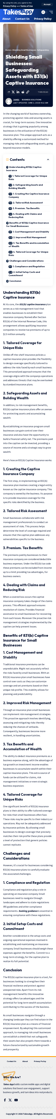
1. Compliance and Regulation (29, 266)
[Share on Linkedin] (18, 92)
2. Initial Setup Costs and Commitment (24, 274)
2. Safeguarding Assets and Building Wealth (26, 186)
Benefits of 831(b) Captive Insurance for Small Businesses (27, 224)
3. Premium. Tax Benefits (26, 208)
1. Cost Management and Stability (31, 231)
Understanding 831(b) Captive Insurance (24, 169)
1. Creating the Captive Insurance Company (29, 195)
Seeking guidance (28, 910)
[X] (10, 1100)
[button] (47, 4)
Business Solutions (31, 100)
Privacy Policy (9, 6)
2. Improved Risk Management (29, 237)
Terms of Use (26, 6)
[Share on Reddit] (23, 92)
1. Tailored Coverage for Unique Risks (28, 178)
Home (8, 50)
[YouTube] (16, 1100)
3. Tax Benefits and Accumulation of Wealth (29, 245)
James (16, 100)
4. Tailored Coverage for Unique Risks (28, 253)
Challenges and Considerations (26, 260)
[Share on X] (13, 92)
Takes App (8, 1084)
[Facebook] (5, 1100)
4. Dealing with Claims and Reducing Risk (25, 216)
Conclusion (15, 281)
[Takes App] (18, 12)
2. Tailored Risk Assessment (28, 202)
